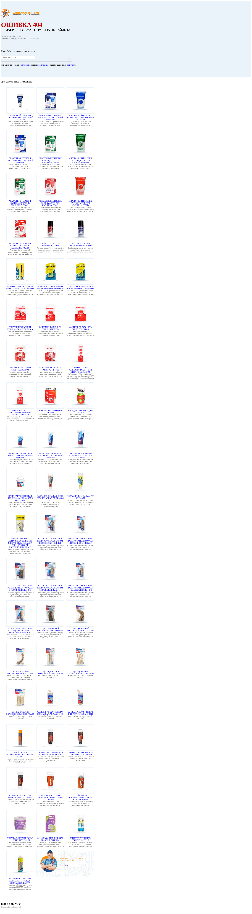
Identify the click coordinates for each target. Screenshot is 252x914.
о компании (25, 65)
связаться (71, 65)
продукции (42, 65)
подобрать (64, 865)
